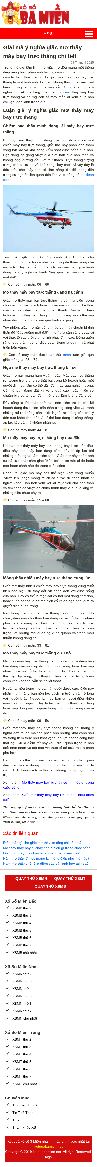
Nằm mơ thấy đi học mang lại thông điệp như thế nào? (46, 858)
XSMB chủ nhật (24, 953)
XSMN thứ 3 (22, 981)
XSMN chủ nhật (24, 1018)
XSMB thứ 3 (21, 915)
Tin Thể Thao (23, 1113)
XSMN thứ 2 (22, 974)
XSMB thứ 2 (21, 908)
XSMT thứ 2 (21, 1039)
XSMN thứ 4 (22, 989)
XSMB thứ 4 (21, 923)
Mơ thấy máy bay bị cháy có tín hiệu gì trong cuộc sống (47, 848)
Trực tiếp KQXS (24, 1105)
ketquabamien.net (48, 1146)
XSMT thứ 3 (21, 1047)
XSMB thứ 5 (21, 930)
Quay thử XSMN (31, 878)
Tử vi (16, 1120)
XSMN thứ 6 (22, 1003)
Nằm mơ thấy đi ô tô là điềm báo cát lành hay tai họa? (46, 863)
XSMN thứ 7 (22, 1011)
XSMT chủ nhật (24, 1084)
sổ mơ (65, 92)
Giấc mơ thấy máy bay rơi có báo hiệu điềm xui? (41, 853)
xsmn (66, 355)
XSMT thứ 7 (21, 1076)
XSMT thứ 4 (21, 1054)
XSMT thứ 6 (21, 1069)
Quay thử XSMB (50, 886)
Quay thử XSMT (69, 878)
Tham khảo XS (24, 1127)
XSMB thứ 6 (21, 938)
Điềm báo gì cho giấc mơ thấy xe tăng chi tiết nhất (42, 843)
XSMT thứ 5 (21, 1062)
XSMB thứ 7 (21, 945)
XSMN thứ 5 (22, 996)
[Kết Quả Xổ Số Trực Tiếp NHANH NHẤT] (37, 13)
